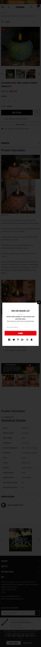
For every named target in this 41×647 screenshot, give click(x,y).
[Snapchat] (32, 340)
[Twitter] (14, 340)
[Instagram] (27, 340)
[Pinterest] (18, 340)
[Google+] (22, 340)
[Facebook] (9, 340)
